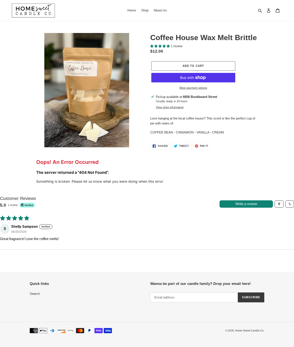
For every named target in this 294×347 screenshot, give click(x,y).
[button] (160, 46)
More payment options (193, 87)
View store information (170, 107)
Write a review (246, 204)
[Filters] (279, 204)
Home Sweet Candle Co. (249, 330)
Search (35, 293)
